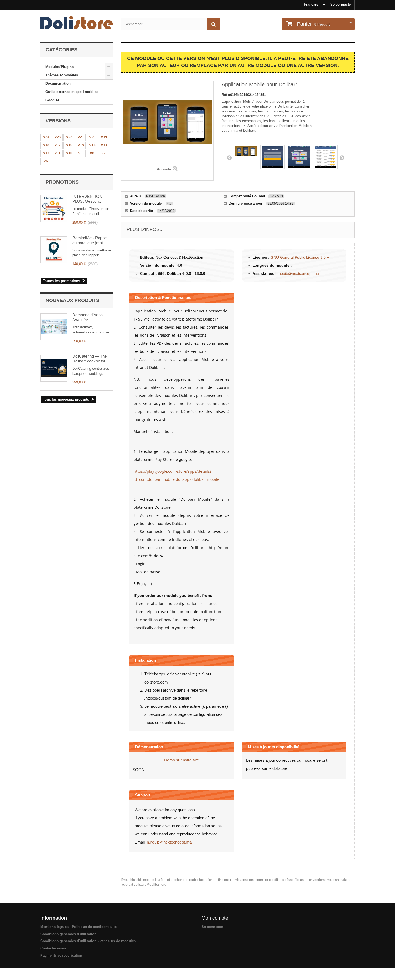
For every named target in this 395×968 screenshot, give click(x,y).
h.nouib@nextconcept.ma (297, 273)
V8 (92, 153)
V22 (69, 137)
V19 (104, 137)
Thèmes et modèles (61, 75)
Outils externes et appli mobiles (71, 92)
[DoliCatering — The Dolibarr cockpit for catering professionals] (53, 368)
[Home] (76, 22)
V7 (103, 153)
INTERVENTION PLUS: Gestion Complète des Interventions (87, 199)
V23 (58, 137)
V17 (58, 145)
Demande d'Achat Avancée (88, 317)
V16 (69, 145)
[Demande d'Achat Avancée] (53, 326)
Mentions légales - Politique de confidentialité (78, 927)
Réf (225, 95)
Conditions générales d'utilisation (68, 934)
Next (341, 157)
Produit (313, 24)
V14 (92, 145)
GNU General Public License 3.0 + (300, 257)
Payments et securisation (61, 955)
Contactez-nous (53, 948)
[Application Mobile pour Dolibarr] (246, 157)
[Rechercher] (213, 24)
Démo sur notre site (181, 760)
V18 (46, 145)
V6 (46, 161)
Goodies (52, 100)
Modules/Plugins (59, 67)
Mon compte (215, 918)
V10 (69, 153)
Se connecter (341, 4)
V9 (80, 153)
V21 (81, 137)
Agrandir (164, 169)
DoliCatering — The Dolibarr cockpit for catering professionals (91, 359)
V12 (46, 153)
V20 (92, 137)
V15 (81, 145)
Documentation (58, 83)
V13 (104, 145)
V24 (46, 137)
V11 (57, 153)
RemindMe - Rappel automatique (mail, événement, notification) (89, 240)
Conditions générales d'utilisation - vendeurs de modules (88, 941)
